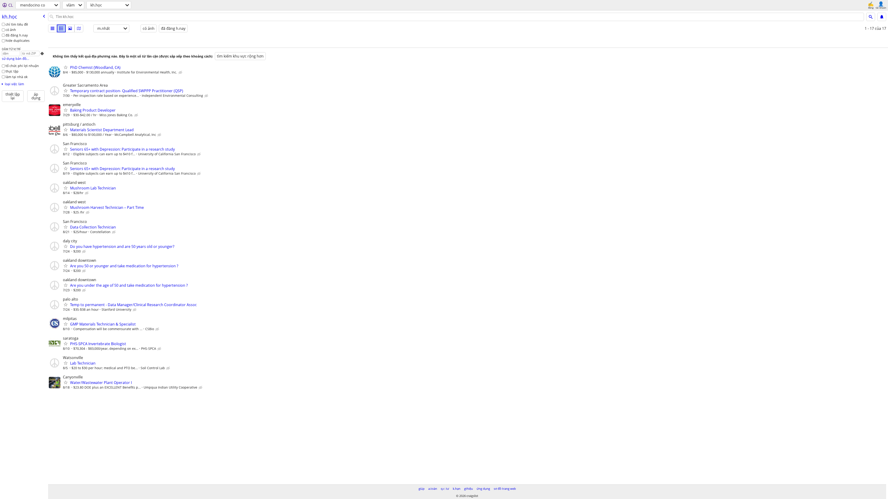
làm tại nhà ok (17, 77)
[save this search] (881, 17)
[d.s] (52, 28)
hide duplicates (18, 40)
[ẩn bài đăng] (181, 72)
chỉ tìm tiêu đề (17, 24)
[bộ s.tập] (70, 28)
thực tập (12, 71)
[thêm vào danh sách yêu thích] (65, 67)
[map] (78, 28)
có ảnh (11, 29)
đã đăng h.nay (17, 35)
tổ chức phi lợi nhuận (22, 66)
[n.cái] (61, 28)
